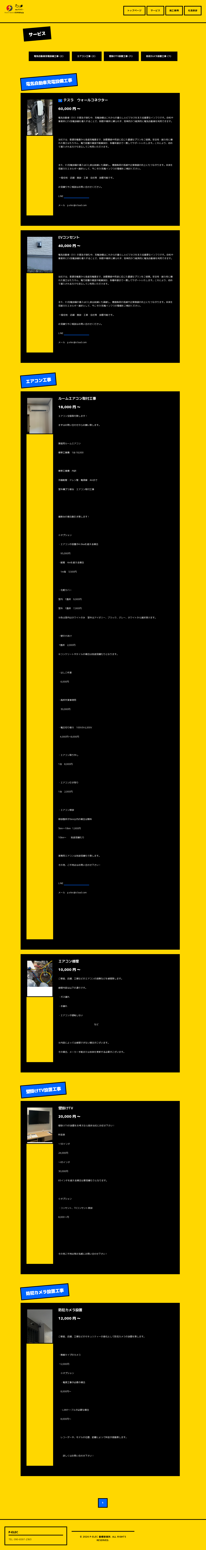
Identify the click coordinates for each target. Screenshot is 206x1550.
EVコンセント (69, 237)
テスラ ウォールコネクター (85, 100)
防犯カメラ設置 (70, 1309)
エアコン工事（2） (86, 56)
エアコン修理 (68, 961)
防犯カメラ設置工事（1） (159, 56)
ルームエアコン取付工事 (77, 398)
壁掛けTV (65, 1108)
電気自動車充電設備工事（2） (49, 56)
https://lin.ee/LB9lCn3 (76, 196)
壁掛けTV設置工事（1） (121, 56)
